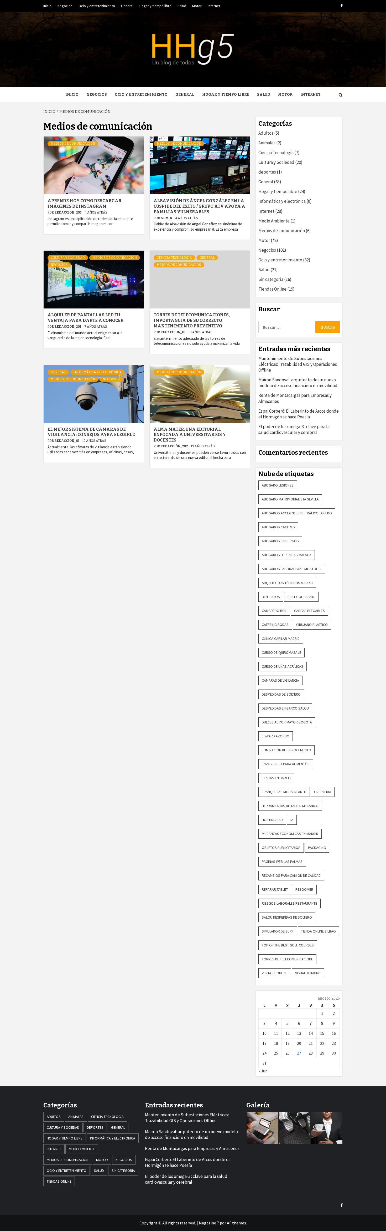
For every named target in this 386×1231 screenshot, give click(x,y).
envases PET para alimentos (286, 764)
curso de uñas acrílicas (282, 666)
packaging (317, 847)
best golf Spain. (301, 596)
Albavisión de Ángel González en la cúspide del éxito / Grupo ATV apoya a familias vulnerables (199, 206)
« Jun (263, 1070)
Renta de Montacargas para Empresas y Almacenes (295, 398)
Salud (182, 5)
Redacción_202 (174, 446)
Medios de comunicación (73, 143)
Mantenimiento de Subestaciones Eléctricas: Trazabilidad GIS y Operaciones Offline (297, 364)
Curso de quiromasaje (281, 652)
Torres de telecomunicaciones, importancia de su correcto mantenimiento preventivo (192, 320)
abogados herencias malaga (286, 555)
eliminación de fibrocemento (286, 750)
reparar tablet (275, 889)
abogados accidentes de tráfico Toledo (297, 513)
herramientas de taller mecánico (290, 805)
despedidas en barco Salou (285, 708)
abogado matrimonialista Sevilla (290, 499)
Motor (197, 5)
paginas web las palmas (282, 861)
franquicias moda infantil (284, 791)
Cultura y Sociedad (68, 258)
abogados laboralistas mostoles (292, 568)
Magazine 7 (209, 1222)
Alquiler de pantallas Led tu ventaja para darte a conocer (85, 317)
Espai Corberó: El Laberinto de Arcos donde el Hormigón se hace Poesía (298, 414)
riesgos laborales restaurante (289, 903)
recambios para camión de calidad (291, 875)
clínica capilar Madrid (281, 638)
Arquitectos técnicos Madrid (287, 582)
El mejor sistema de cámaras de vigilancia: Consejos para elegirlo (91, 432)
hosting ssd (272, 819)
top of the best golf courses (288, 945)
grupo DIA (322, 791)
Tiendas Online (272, 289)
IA (291, 819)
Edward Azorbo (275, 736)
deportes (267, 172)
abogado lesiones (278, 485)
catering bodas (275, 624)
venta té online (275, 973)
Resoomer (304, 889)
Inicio (47, 5)
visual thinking (308, 973)
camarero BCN (274, 610)
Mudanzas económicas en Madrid (290, 833)
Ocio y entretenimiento (97, 5)
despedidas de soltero (281, 694)
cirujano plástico (312, 624)
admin (166, 218)
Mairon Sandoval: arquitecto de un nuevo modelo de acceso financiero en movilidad (297, 382)
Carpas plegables (309, 610)
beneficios (271, 596)
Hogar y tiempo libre (155, 5)
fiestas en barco (276, 778)
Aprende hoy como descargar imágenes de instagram (84, 203)
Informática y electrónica (98, 372)
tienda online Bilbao (318, 931)
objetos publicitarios (281, 847)
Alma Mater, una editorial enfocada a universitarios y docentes (190, 435)
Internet (214, 5)
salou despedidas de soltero (287, 917)
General (127, 5)
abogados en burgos (280, 541)
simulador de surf (278, 931)
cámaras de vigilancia (280, 680)
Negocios (65, 5)
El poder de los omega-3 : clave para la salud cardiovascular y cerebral (294, 429)
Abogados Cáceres (278, 527)
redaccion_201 (68, 326)
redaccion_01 (173, 332)
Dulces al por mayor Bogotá (287, 722)
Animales (266, 143)
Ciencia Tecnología (174, 258)
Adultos (265, 133)
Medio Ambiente (274, 221)
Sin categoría (270, 279)
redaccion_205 (68, 212)
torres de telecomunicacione (287, 959)
